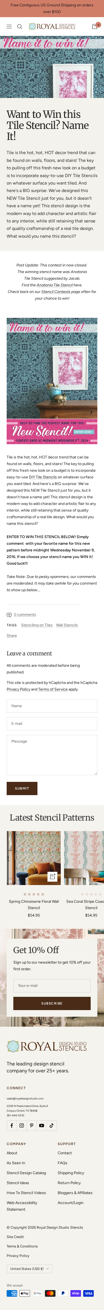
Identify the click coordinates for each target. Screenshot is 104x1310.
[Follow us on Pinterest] (32, 1125)
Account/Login (70, 1202)
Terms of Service (53, 689)
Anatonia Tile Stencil (55, 285)
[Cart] (94, 26)
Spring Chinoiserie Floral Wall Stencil (34, 904)
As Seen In (16, 1163)
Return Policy (69, 1183)
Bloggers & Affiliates (75, 1192)
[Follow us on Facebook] (12, 1125)
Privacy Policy (18, 689)
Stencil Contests (55, 291)
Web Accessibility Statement (22, 1206)
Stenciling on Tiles (37, 625)
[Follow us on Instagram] (22, 1125)
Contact (65, 1153)
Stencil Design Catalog (26, 1173)
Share (12, 635)
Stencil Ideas (18, 1183)
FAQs (62, 1163)
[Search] (19, 26)
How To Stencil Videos (26, 1192)
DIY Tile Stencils (43, 477)
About (12, 1153)
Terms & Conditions (22, 1246)
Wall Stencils (67, 625)
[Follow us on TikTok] (52, 1125)
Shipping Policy (71, 1173)
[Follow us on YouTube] (42, 1125)
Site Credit (15, 1237)
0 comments (25, 614)
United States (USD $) (27, 1269)
